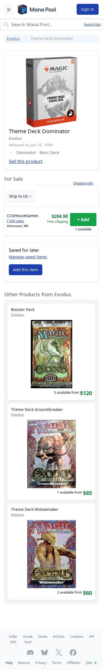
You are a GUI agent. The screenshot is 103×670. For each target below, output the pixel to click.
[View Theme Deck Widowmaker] (51, 551)
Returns (24, 662)
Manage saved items (28, 256)
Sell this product (26, 161)
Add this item (25, 269)
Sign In (87, 9)
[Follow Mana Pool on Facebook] (73, 652)
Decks (43, 636)
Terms (57, 662)
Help (9, 662)
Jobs (91, 662)
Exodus (13, 38)
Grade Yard (28, 639)
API (91, 636)
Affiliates (73, 662)
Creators (76, 636)
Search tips (92, 24)
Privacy (40, 662)
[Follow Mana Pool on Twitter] (58, 652)
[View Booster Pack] (51, 352)
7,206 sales (15, 221)
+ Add (83, 220)
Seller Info (13, 639)
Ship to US (18, 196)
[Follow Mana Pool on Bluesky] (44, 652)
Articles (59, 636)
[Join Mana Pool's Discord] (30, 652)
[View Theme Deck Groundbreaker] (51, 452)
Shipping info (83, 183)
